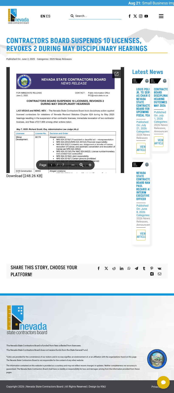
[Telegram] (136, 268)
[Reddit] (114, 268)
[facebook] (129, 16)
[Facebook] (98, 268)
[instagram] (140, 16)
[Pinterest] (152, 268)
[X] (106, 268)
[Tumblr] (144, 268)
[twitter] (135, 16)
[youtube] (146, 16)
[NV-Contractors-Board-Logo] (19, 10)
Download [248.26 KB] (24, 176)
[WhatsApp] (129, 268)
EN (43, 16)
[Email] (159, 274)
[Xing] (152, 274)
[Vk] (159, 268)
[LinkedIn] (121, 268)
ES (48, 16)
